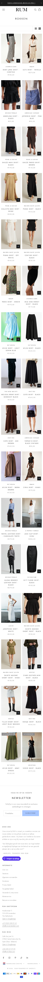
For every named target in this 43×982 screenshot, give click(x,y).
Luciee (11, 626)
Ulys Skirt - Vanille (32, 70)
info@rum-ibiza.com (8, 951)
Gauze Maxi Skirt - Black (11, 164)
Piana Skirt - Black (32, 209)
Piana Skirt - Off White (11, 256)
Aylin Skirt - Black (32, 348)
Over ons (5, 870)
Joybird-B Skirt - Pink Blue (32, 117)
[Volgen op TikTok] (21, 958)
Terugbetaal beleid (8, 889)
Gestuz (32, 672)
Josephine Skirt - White (11, 630)
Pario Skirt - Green (11, 302)
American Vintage (32, 113)
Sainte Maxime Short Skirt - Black (32, 630)
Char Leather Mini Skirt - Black (32, 676)
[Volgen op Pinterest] (15, 958)
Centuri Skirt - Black (32, 256)
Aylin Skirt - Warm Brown (11, 488)
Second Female (11, 113)
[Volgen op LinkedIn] (27, 958)
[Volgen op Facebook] (3, 958)
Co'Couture (31, 577)
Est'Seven (11, 345)
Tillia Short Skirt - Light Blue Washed (11, 723)
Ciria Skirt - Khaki (32, 487)
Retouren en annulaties (9, 900)
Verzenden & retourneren (10, 892)
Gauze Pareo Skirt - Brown (32, 164)
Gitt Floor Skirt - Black (32, 581)
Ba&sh (32, 67)
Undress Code (11, 67)
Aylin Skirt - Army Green (11, 769)
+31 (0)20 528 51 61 (9, 923)
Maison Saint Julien (32, 206)
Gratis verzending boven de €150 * (21, 3)
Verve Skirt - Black (32, 768)
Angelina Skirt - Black (11, 117)
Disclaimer (5, 881)
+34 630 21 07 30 (8, 949)
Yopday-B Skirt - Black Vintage (32, 442)
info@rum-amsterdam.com (10, 926)
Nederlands (33, 964)
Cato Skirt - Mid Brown (11, 442)
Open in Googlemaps (9, 919)
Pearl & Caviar (11, 159)
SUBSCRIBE (30, 813)
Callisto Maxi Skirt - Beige (11, 210)
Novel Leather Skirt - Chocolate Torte (11, 535)
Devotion (32, 765)
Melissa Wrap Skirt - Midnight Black (11, 396)
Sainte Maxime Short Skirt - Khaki (11, 676)
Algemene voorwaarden (9, 877)
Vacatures (5, 873)
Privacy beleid (6, 885)
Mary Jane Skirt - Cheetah (11, 71)
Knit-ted (32, 391)
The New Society (11, 391)
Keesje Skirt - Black (32, 722)
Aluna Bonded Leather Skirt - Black (11, 582)
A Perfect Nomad (32, 531)
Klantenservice (6, 896)
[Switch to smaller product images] (40, 28)
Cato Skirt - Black (31, 395)
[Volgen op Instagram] (9, 958)
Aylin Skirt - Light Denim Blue (11, 349)
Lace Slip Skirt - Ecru (32, 535)
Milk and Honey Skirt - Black (32, 303)
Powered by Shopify (27, 968)
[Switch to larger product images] (36, 28)
